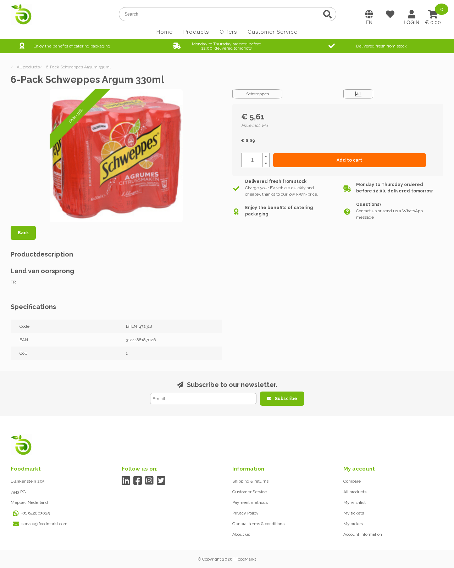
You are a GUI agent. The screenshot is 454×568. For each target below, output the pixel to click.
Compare (352, 481)
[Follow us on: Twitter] (161, 480)
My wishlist (354, 502)
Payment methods (250, 502)
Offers (228, 32)
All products (354, 491)
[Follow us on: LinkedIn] (126, 480)
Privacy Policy (245, 513)
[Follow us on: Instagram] (149, 480)
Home (164, 32)
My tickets (353, 513)
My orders (353, 523)
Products (196, 32)
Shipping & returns (250, 481)
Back (23, 232)
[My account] (411, 14)
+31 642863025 (35, 513)
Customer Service (273, 32)
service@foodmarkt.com (44, 523)
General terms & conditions (258, 523)
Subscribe (286, 398)
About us (241, 534)
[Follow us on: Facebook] (137, 480)
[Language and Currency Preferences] (369, 14)
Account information (362, 534)
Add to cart (349, 160)
